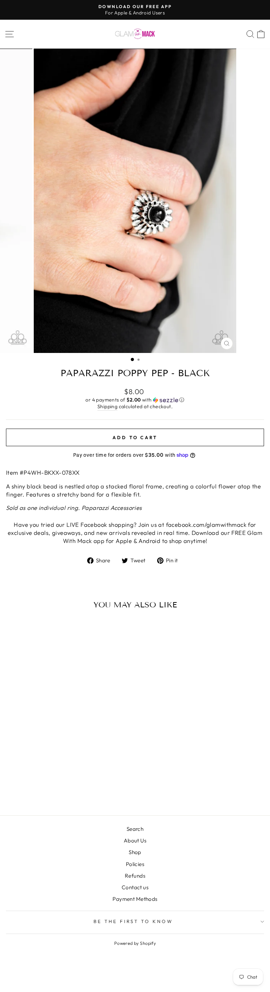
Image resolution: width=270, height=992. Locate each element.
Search (135, 829)
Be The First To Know (133, 921)
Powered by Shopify (135, 943)
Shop (135, 852)
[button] (135, 400)
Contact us (135, 887)
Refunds (135, 875)
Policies (135, 864)
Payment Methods (134, 899)
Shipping (107, 406)
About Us (135, 840)
